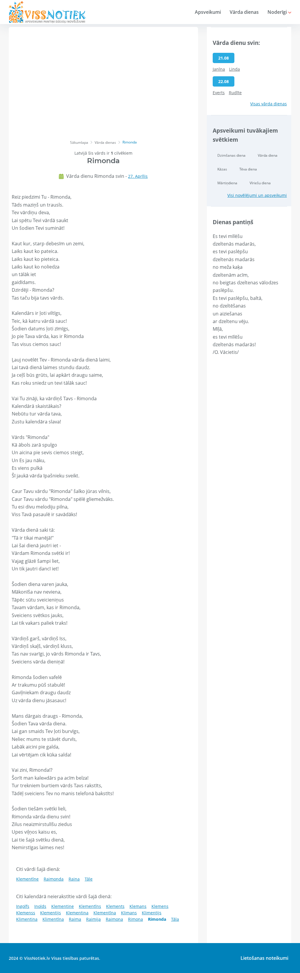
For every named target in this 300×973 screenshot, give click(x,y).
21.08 (223, 58)
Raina (74, 879)
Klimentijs (151, 912)
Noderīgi (277, 12)
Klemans (137, 906)
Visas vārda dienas (268, 104)
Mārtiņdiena (227, 182)
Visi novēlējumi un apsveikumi (257, 195)
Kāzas (222, 169)
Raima (75, 919)
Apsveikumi (208, 12)
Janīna (219, 69)
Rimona (135, 919)
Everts (219, 92)
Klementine (62, 906)
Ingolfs (22, 906)
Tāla (175, 919)
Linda (234, 69)
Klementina (77, 912)
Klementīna (104, 912)
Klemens (159, 906)
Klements (115, 906)
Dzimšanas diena (231, 155)
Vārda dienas (244, 12)
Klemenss (25, 912)
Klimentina (27, 919)
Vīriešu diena (260, 182)
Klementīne (27, 879)
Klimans (129, 912)
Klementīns (90, 906)
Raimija (93, 919)
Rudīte (235, 92)
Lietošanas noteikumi (264, 958)
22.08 (223, 81)
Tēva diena (248, 169)
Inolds (40, 906)
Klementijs (50, 912)
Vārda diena (267, 155)
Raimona (114, 919)
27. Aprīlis (138, 176)
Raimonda (54, 879)
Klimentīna (53, 919)
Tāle (89, 879)
